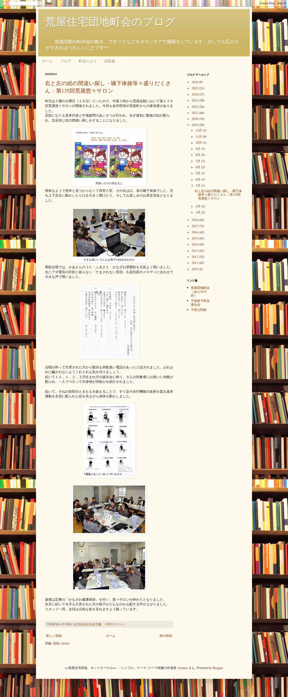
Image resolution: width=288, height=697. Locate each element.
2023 (195, 100)
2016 (195, 232)
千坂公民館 (199, 310)
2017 (195, 226)
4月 (198, 179)
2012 (195, 256)
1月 (198, 212)
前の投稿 (166, 635)
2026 (195, 82)
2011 (195, 263)
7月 (198, 161)
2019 (195, 125)
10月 (199, 142)
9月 (198, 148)
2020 (195, 119)
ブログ (65, 60)
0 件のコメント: (115, 624)
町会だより (88, 60)
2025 (195, 88)
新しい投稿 (54, 635)
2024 (195, 94)
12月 (199, 130)
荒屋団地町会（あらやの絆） (200, 291)
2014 (195, 244)
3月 (198, 185)
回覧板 (109, 60)
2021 (195, 113)
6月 (198, 167)
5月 (198, 173)
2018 (195, 220)
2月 (198, 206)
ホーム (47, 60)
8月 (198, 155)
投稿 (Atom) (61, 643)
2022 (195, 106)
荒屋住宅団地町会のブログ (110, 21)
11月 (199, 136)
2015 (195, 238)
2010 (195, 269)
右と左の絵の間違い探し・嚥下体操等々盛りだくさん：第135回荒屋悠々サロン (108, 87)
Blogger (218, 668)
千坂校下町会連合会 (200, 303)
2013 (195, 250)
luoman (183, 668)
